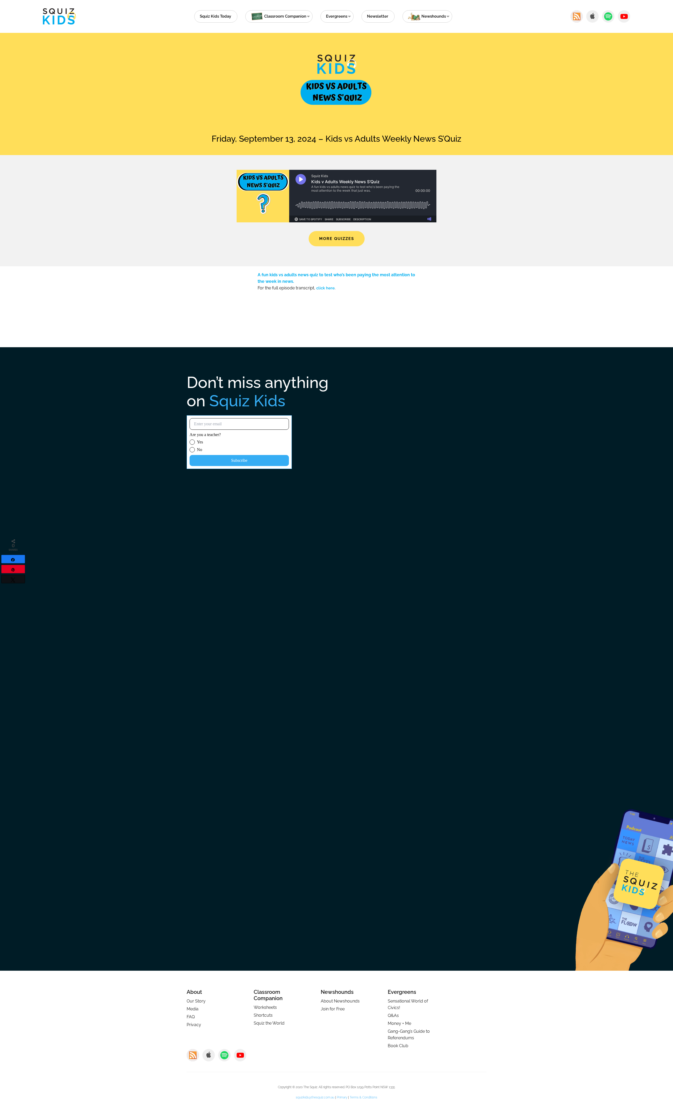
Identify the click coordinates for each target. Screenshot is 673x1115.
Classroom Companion (268, 995)
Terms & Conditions (363, 1097)
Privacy (194, 1024)
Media (192, 1008)
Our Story (196, 1001)
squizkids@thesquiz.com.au (315, 1097)
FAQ (191, 1016)
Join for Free (333, 1008)
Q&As (393, 1015)
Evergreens (336, 16)
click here (325, 288)
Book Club (398, 1045)
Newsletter (377, 16)
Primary (342, 1097)
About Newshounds (340, 1001)
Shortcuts (263, 1015)
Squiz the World (269, 1023)
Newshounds (337, 992)
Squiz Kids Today (215, 16)
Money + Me (399, 1023)
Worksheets (265, 1007)
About (194, 992)
